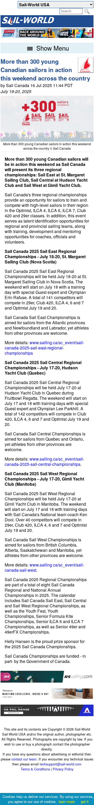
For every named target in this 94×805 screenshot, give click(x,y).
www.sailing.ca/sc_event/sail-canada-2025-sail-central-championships (44, 461)
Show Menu (51, 47)
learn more (67, 801)
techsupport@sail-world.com (60, 763)
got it (85, 801)
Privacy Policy (63, 768)
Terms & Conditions (35, 768)
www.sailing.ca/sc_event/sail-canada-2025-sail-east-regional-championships (44, 347)
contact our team (24, 759)
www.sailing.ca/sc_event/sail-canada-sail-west (44, 567)
